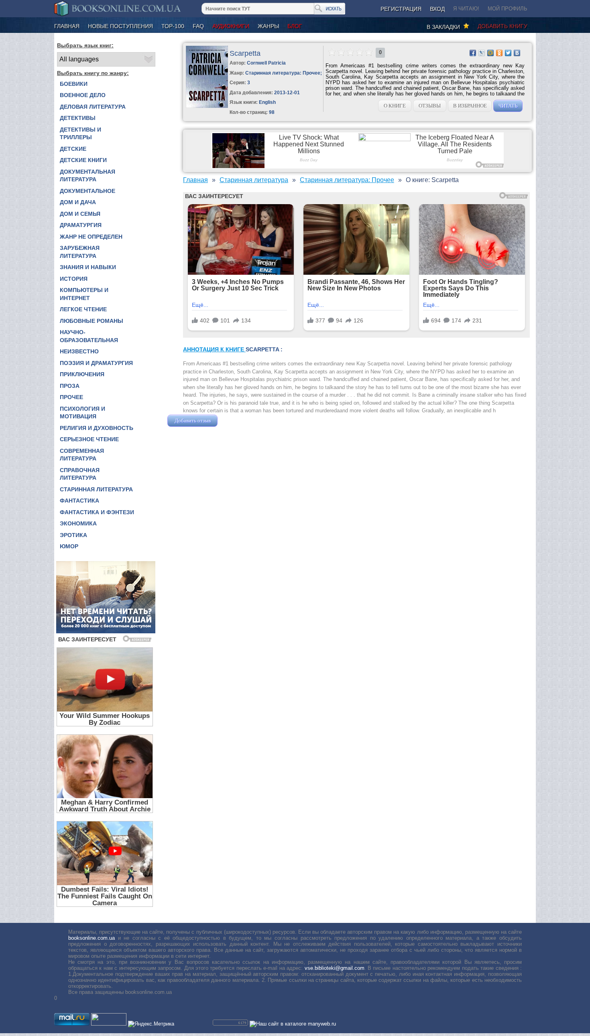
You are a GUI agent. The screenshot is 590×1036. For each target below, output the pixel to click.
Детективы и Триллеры (80, 133)
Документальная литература (87, 175)
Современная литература (82, 455)
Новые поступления (120, 26)
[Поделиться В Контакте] (517, 53)
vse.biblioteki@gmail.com (334, 968)
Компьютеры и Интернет (84, 294)
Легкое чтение (83, 309)
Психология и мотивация (82, 412)
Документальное (87, 191)
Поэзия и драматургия (96, 363)
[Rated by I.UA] (108, 1024)
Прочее (71, 397)
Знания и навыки (88, 267)
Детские (73, 149)
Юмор (69, 546)
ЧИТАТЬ (507, 106)
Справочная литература (80, 474)
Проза (69, 386)
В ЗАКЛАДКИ (445, 27)
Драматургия (81, 225)
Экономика (78, 523)
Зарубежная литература (80, 252)
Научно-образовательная (89, 336)
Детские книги (83, 160)
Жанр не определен (91, 236)
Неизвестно (79, 351)
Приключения (82, 374)
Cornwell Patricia (266, 63)
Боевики (73, 84)
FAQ (198, 26)
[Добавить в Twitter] (508, 53)
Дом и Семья (80, 214)
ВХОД (437, 9)
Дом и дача (78, 202)
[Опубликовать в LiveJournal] (481, 53)
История (73, 279)
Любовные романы (91, 321)
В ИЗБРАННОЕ (470, 106)
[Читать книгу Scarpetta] (207, 106)
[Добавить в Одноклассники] (499, 53)
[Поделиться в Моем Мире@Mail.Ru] (490, 53)
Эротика (73, 535)
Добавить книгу (502, 26)
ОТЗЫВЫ (430, 106)
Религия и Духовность (96, 428)
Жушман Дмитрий (240, 421)
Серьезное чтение (89, 439)
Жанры (268, 26)
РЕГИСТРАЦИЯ (400, 9)
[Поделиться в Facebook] (473, 53)
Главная (66, 26)
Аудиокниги (230, 26)
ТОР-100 (172, 26)
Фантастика (79, 500)
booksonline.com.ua (91, 938)
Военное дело (83, 95)
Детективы (78, 118)
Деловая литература (93, 106)
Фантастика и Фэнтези (97, 512)
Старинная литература (96, 489)
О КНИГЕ (395, 106)
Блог (294, 26)
